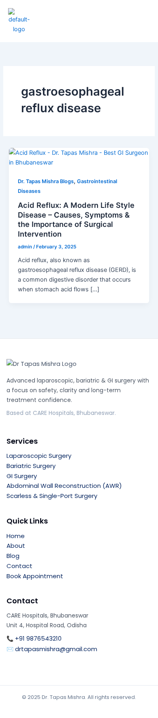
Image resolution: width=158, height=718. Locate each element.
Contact (19, 566)
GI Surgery (21, 476)
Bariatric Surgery (31, 466)
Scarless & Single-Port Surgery (51, 495)
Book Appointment (34, 576)
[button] (136, 18)
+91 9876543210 (38, 638)
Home (15, 536)
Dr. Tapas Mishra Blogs (46, 181)
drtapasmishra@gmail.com (56, 649)
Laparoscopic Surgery (38, 455)
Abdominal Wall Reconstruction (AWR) (64, 485)
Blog (12, 555)
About (15, 545)
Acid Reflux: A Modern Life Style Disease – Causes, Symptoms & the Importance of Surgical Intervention (76, 219)
